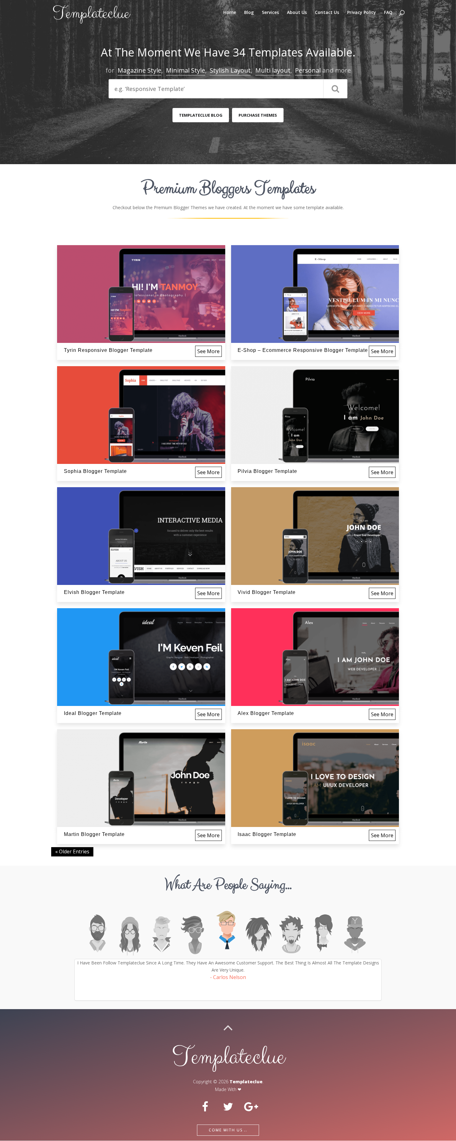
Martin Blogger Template (94, 834)
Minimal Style (185, 70)
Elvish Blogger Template (94, 592)
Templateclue (246, 1082)
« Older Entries (72, 851)
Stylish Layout (230, 70)
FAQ (388, 12)
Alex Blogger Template (266, 713)
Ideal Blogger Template (93, 713)
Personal (308, 70)
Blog (249, 12)
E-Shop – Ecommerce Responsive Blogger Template (303, 350)
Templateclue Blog (200, 115)
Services (270, 12)
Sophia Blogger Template (95, 471)
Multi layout (272, 70)
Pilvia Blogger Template (267, 471)
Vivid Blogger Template (267, 592)
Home (229, 12)
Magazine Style (139, 70)
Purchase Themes (258, 115)
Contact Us (327, 12)
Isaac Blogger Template (267, 834)
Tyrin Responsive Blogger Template (108, 350)
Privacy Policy (361, 12)
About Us (297, 12)
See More (208, 351)
